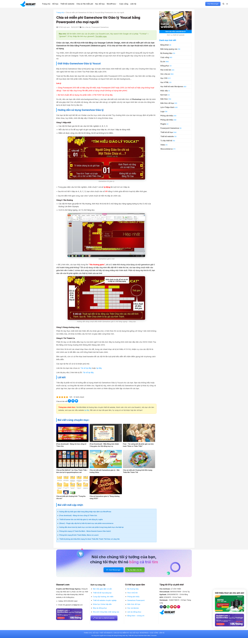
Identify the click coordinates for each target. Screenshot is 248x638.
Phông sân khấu (166, 116)
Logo (162, 111)
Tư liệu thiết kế (166, 141)
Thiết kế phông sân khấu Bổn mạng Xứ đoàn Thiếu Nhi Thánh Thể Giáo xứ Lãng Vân (89, 539)
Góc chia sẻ (86, 27)
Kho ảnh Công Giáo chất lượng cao (106, 612)
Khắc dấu (164, 91)
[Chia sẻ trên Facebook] (69, 400)
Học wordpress (133, 608)
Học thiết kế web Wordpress (171, 86)
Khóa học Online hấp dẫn (102, 604)
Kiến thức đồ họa (167, 103)
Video (162, 145)
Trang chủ (46, 4)
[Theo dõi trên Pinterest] (171, 606)
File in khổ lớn (165, 70)
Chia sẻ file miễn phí (84, 4)
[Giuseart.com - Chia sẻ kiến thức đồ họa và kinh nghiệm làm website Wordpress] (29, 4)
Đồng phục (164, 66)
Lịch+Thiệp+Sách (167, 107)
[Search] (223, 4)
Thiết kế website (67, 4)
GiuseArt (154, 635)
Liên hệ (133, 4)
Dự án (162, 62)
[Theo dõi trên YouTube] (175, 606)
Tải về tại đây (86, 368)
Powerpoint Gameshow (100, 27)
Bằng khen (164, 45)
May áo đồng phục (100, 608)
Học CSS (163, 78)
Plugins (163, 124)
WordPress (111, 4)
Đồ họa (55, 4)
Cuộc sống (123, 4)
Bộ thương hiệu (166, 53)
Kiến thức (164, 99)
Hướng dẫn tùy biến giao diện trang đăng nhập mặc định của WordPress (85, 512)
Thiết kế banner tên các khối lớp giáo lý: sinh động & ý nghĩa (81, 519)
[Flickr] (178, 606)
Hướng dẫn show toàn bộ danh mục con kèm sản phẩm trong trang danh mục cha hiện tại (91, 527)
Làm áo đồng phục (134, 612)
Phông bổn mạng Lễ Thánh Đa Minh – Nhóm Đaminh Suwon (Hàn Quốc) (85, 531)
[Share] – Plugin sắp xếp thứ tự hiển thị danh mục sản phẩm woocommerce (86, 523)
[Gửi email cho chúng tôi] (164, 606)
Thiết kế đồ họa (166, 132)
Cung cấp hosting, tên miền (103, 597)
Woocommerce (166, 149)
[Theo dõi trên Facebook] (161, 606)
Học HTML (164, 82)
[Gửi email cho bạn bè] (72, 400)
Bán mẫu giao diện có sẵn (102, 589)
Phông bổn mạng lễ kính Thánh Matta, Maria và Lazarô (79, 535)
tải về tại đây (107, 95)
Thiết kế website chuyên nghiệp (104, 600)
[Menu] (227, 4)
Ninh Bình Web (145, 635)
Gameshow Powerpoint (136, 600)
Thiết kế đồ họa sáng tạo (102, 593)
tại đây (99, 368)
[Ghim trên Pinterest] (76, 400)
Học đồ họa (100, 4)
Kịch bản (163, 95)
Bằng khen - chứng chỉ (135, 616)
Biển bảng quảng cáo (168, 49)
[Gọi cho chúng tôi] (168, 606)
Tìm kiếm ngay (101, 36)
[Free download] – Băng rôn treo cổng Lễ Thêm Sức (78, 515)
